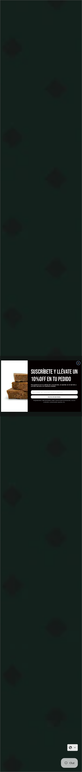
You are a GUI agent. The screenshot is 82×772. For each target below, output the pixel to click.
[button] (72, 747)
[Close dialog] (78, 363)
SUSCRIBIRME (54, 396)
